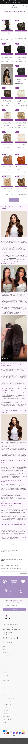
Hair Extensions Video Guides (9, 701)
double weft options (10, 383)
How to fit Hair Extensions (8, 695)
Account (4, 646)
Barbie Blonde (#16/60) (7, 188)
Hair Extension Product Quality (9, 698)
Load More (14, 200)
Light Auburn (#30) (7, 166)
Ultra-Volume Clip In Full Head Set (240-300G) (7, 33)
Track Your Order (6, 672)
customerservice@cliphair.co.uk (10, 624)
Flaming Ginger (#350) (20, 166)
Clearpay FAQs (6, 713)
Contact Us (5, 652)
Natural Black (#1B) (21, 55)
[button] (1, 6)
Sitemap (4, 722)
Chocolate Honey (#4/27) (21, 188)
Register (4, 649)
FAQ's (4, 666)
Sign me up (14, 609)
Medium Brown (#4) (7, 100)
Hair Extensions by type (8, 692)
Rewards (5, 684)
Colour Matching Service (8, 704)
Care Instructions (6, 707)
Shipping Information (7, 655)
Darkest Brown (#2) (7, 55)
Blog (4, 687)
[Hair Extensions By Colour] (7, 74)
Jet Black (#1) (21, 78)
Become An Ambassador (8, 719)
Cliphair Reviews (6, 669)
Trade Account (6, 663)
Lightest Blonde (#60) (20, 144)
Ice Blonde (21, 100)
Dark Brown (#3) (21, 32)
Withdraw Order (6, 675)
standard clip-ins (12, 257)
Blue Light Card (6, 716)
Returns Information (7, 658)
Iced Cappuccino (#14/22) (7, 144)
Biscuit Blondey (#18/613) (21, 122)
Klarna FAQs (5, 710)
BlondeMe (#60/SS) (7, 122)
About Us (5, 661)
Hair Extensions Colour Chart (9, 689)
